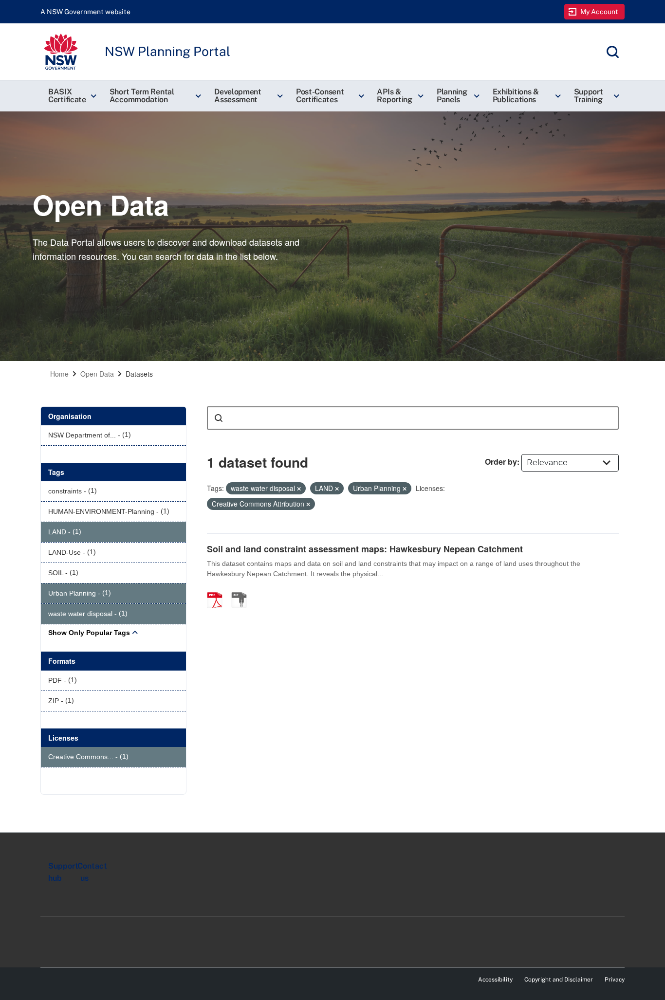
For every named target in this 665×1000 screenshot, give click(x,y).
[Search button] (218, 418)
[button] (71, 95)
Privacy (615, 979)
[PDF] (218, 590)
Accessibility (495, 979)
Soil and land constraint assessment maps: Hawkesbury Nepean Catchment (365, 549)
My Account (599, 12)
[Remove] (299, 488)
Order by (501, 461)
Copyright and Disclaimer (558, 979)
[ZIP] (242, 590)
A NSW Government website (85, 12)
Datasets (139, 374)
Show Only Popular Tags (89, 632)
